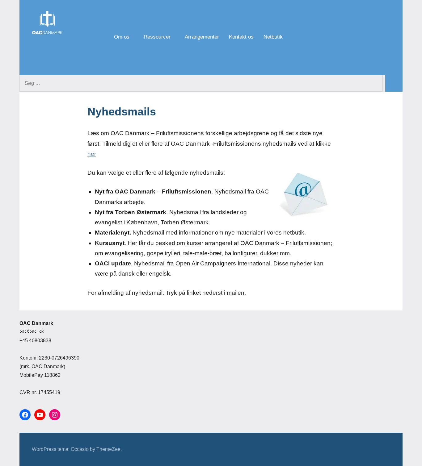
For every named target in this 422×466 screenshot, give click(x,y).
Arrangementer (202, 37)
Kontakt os (241, 37)
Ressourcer (157, 37)
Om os (121, 37)
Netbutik (273, 37)
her (91, 154)
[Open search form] (339, 37)
